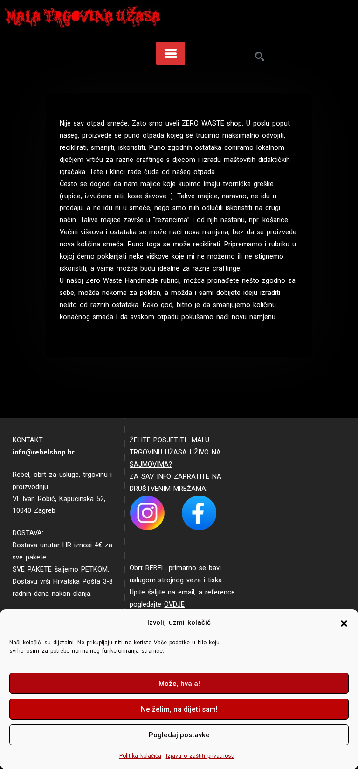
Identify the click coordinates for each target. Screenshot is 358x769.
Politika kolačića (140, 756)
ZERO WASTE (203, 123)
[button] (344, 623)
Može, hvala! (179, 683)
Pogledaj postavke (179, 735)
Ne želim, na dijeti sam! (179, 709)
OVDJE (174, 604)
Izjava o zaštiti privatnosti (200, 756)
